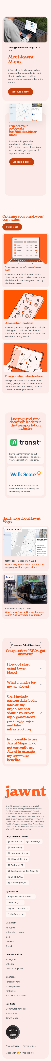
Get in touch (12, 226)
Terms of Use (29, 1046)
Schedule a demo (21, 91)
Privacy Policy (12, 1046)
